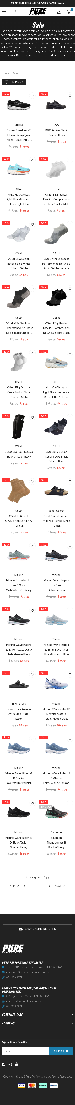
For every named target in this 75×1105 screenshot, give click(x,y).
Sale (15, 73)
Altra (19, 189)
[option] (37, 928)
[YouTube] (16, 1064)
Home (5, 73)
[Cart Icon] (69, 11)
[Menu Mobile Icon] (4, 11)
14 (49, 885)
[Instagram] (9, 1064)
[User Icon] (59, 12)
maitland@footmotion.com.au (23, 1001)
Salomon (56, 832)
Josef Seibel (56, 510)
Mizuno (18, 575)
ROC (56, 124)
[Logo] (38, 11)
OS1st (56, 189)
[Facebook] (3, 1064)
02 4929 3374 (14, 977)
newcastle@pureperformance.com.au (28, 972)
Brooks (19, 124)
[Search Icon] (15, 11)
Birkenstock (19, 703)
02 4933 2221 (14, 1006)
